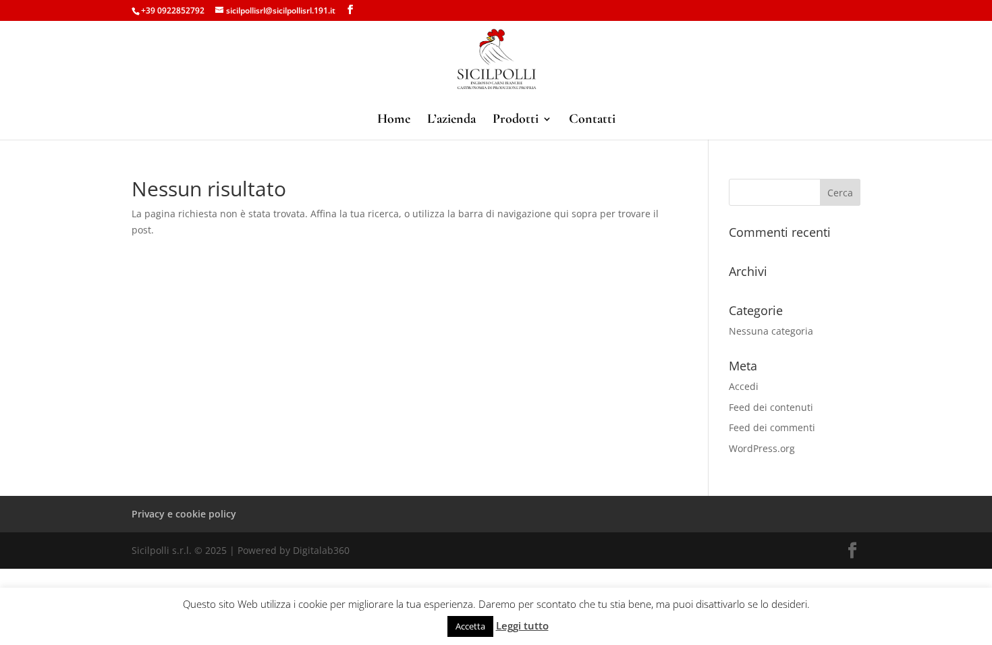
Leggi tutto (522, 625)
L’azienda (451, 120)
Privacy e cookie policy (184, 513)
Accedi (744, 386)
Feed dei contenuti (771, 407)
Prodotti (516, 120)
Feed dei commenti (772, 427)
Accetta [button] (470, 626)
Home (393, 120)
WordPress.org (762, 448)
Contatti (592, 120)
